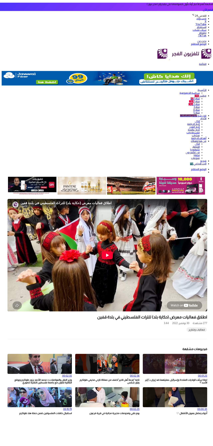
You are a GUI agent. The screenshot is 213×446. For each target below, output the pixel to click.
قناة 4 (196, 109)
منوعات (195, 158)
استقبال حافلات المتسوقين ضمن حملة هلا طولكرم (45, 413)
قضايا (197, 155)
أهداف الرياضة (198, 138)
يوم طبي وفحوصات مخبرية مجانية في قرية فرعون (114, 413)
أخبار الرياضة (193, 124)
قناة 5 (197, 112)
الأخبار (203, 118)
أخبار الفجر (194, 126)
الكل (197, 121)
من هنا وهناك (198, 141)
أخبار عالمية (194, 129)
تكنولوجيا (195, 149)
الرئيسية (202, 90)
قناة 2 (194, 104)
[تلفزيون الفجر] (169, 58)
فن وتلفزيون (193, 152)
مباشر (200, 95)
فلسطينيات (193, 132)
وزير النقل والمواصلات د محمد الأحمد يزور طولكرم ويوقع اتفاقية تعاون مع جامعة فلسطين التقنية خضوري (43, 381)
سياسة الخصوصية (190, 92)
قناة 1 (195, 98)
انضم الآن (208, 9)
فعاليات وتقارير (197, 329)
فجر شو (193, 115)
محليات (196, 135)
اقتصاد (196, 146)
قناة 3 (197, 107)
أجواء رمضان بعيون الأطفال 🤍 (191, 413)
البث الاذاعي (198, 163)
